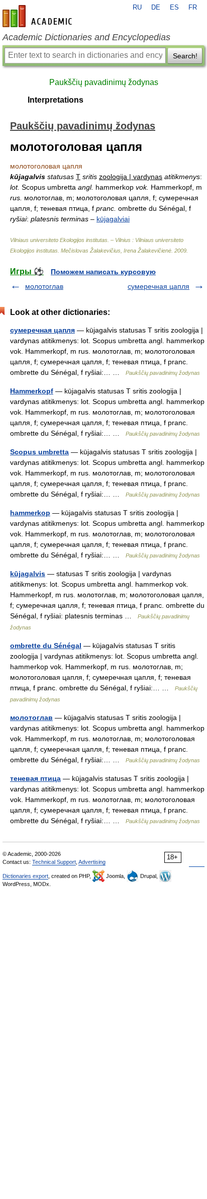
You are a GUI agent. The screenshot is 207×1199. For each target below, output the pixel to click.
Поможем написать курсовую (103, 272)
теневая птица (35, 778)
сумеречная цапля (158, 286)
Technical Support (54, 862)
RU (137, 7)
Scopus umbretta (39, 452)
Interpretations (55, 100)
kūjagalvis (27, 574)
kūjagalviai (113, 219)
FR (192, 7)
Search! (185, 56)
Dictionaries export (25, 876)
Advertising (92, 862)
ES (174, 7)
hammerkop (30, 513)
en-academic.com (39, 16)
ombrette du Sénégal (45, 646)
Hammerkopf (31, 391)
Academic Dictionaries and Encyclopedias (86, 37)
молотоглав (44, 286)
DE (155, 7)
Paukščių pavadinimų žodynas (103, 82)
